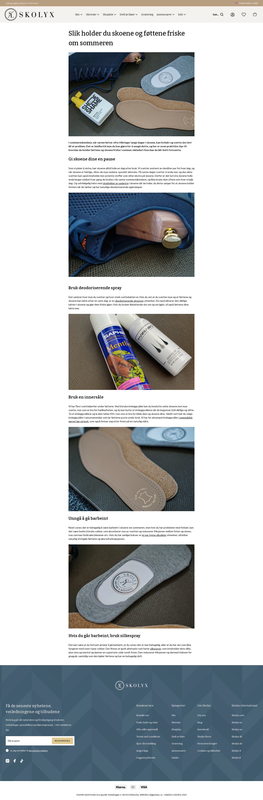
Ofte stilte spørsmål (147, 729)
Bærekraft (203, 729)
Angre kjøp (142, 750)
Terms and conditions (148, 736)
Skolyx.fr (236, 750)
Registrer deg (62, 740)
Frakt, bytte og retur (147, 722)
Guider (175, 757)
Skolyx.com (238, 715)
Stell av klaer (127, 14)
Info (180, 14)
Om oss (201, 715)
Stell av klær (178, 736)
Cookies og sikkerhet (208, 750)
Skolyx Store (204, 736)
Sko (77, 14)
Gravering (147, 14)
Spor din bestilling (146, 743)
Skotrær (91, 14)
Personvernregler (207, 743)
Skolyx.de (237, 743)
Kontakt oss (142, 715)
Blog (199, 722)
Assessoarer (164, 14)
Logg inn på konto (145, 757)
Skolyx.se (237, 722)
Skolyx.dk (237, 736)
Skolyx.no (237, 729)
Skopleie (108, 14)
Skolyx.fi (236, 757)
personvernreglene (38, 750)
